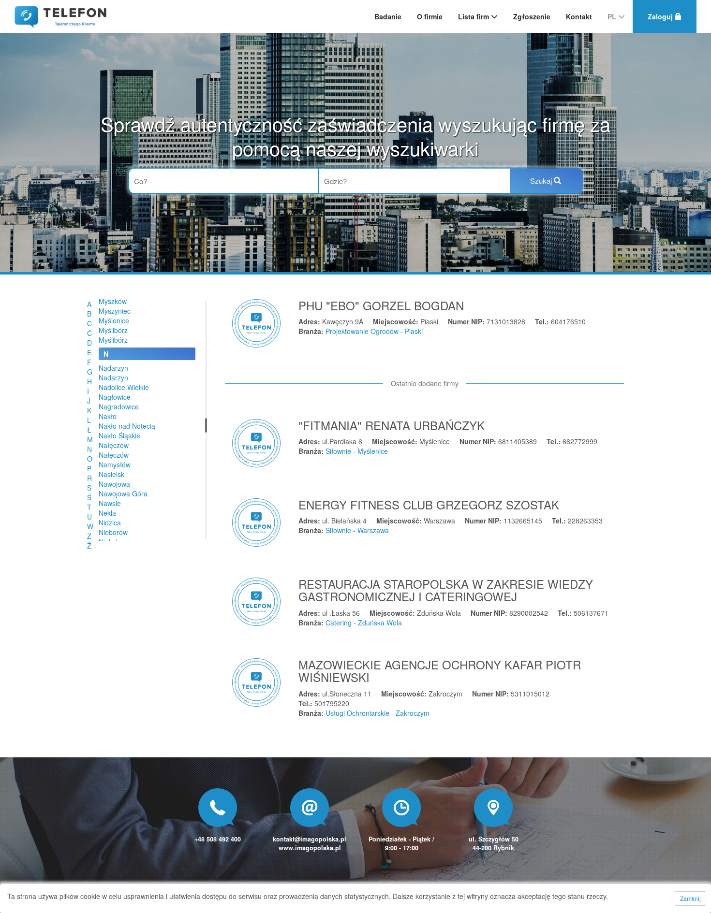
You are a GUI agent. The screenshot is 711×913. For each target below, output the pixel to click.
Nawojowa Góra (123, 493)
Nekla (107, 513)
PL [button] (612, 16)
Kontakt (579, 16)
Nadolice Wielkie (124, 387)
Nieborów (113, 532)
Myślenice (114, 320)
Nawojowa (114, 484)
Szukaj (542, 180)
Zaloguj (661, 16)
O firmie (430, 16)
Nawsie (110, 503)
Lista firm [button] (474, 16)
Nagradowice (119, 406)
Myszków (113, 301)
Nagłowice (115, 397)
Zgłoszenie (531, 16)
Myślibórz (113, 330)
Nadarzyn (113, 368)
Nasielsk (111, 474)
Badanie (387, 16)
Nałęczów (114, 445)
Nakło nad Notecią (127, 426)
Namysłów (115, 464)
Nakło (108, 416)
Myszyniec (115, 311)
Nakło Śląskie (119, 435)
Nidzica (110, 522)
